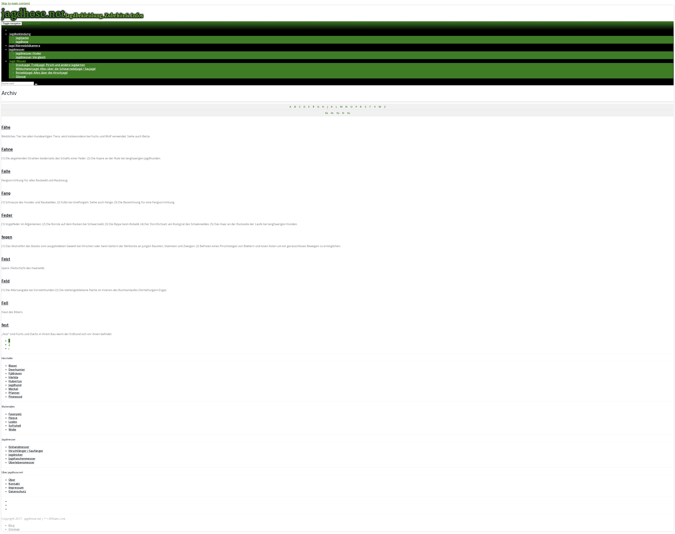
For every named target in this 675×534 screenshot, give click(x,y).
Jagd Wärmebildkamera (24, 45)
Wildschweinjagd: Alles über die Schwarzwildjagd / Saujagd (55, 69)
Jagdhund (15, 385)
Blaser (13, 366)
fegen (6, 237)
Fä (326, 113)
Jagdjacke (22, 38)
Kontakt (14, 484)
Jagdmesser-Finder (28, 53)
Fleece (13, 418)
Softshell (15, 426)
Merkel (13, 389)
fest (5, 325)
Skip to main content (15, 3)
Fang (5, 193)
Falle (5, 171)
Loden (13, 422)
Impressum (16, 488)
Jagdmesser (17, 49)
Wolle (12, 429)
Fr (343, 113)
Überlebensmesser (21, 462)
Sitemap (14, 529)
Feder (6, 215)
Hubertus (15, 381)
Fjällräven (15, 373)
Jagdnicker (16, 455)
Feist (5, 259)
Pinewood (15, 397)
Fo (338, 113)
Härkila (13, 377)
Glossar (21, 76)
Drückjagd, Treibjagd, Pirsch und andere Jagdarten (50, 65)
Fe (332, 113)
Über (12, 480)
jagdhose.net (32, 23)
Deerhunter (17, 369)
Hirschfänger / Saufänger (26, 451)
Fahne (7, 149)
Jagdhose (22, 42)
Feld (5, 281)
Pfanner (14, 393)
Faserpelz (15, 414)
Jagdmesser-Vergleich (31, 57)
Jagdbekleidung (20, 34)
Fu (348, 113)
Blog (11, 525)
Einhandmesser (19, 447)
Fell (4, 303)
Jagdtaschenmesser (22, 458)
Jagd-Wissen (17, 61)
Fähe (5, 127)
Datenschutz (17, 491)
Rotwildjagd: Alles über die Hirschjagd (42, 73)
